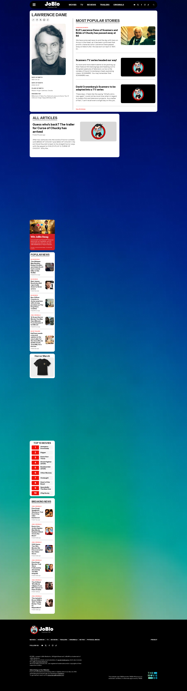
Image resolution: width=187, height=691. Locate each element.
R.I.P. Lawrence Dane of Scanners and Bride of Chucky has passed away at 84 (97, 33)
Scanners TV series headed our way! (96, 60)
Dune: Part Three (44, 457)
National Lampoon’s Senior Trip (57, 96)
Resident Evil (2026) (45, 468)
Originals (118, 5)
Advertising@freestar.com (55, 675)
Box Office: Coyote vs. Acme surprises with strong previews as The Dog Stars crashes (37, 303)
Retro (82, 640)
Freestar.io (60, 673)
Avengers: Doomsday (44, 447)
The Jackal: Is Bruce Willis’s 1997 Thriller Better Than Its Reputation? (37, 602)
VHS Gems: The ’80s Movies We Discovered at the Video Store (37, 549)
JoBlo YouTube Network (39, 662)
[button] (34, 4)
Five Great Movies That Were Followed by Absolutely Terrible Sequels (36, 567)
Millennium (35, 96)
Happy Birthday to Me (49, 98)
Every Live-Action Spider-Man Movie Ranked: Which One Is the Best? (37, 531)
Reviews (91, 5)
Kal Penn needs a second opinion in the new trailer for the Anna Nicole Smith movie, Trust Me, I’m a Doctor (37, 339)
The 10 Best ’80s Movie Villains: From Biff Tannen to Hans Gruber (37, 586)
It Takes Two (43, 96)
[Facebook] (141, 4)
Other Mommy (46, 473)
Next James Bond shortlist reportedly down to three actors (36, 285)
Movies (72, 5)
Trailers (104, 5)
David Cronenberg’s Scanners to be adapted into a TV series (96, 88)
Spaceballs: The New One (45, 488)
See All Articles (80, 109)
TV (81, 5)
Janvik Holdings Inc (63, 660)
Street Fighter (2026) (46, 463)
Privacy (154, 640)
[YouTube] (134, 4)
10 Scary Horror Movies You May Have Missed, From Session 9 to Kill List (37, 321)
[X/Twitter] (138, 4)
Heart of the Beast (45, 483)
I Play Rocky (44, 493)
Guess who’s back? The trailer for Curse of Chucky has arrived (54, 128)
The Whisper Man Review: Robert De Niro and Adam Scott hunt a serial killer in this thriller (37, 267)
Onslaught (44, 478)
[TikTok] (148, 4)
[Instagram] (145, 4)
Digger (43, 452)
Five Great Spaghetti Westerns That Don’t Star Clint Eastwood (37, 513)
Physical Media (93, 640)
